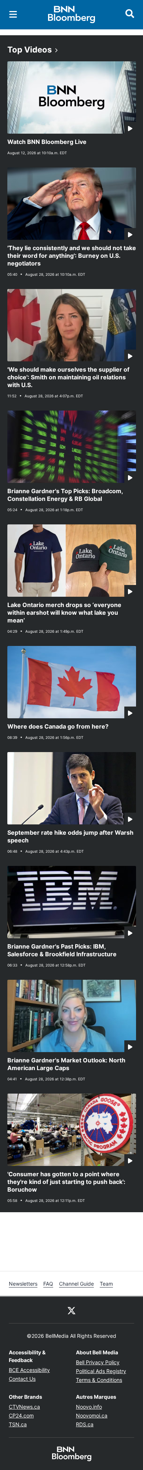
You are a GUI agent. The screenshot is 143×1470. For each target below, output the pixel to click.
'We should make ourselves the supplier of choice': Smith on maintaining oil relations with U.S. (68, 377)
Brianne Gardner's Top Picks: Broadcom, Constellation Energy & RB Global (65, 494)
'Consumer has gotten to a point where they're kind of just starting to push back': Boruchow (66, 1181)
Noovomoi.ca (91, 1415)
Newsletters (23, 1284)
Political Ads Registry (101, 1371)
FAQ (48, 1284)
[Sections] (13, 14)
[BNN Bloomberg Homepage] (71, 15)
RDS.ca (85, 1424)
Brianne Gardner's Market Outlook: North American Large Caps (66, 1064)
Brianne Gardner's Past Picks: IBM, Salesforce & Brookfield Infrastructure (62, 950)
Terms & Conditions (99, 1380)
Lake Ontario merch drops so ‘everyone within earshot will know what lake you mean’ (64, 612)
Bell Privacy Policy (98, 1362)
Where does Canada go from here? (58, 726)
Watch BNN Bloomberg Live (47, 141)
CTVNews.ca (24, 1407)
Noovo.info (89, 1407)
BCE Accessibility (29, 1370)
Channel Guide (76, 1284)
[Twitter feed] (71, 1309)
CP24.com (21, 1415)
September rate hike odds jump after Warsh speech (70, 836)
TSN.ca (18, 1424)
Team (106, 1284)
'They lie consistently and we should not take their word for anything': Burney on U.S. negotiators (71, 255)
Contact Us (22, 1379)
